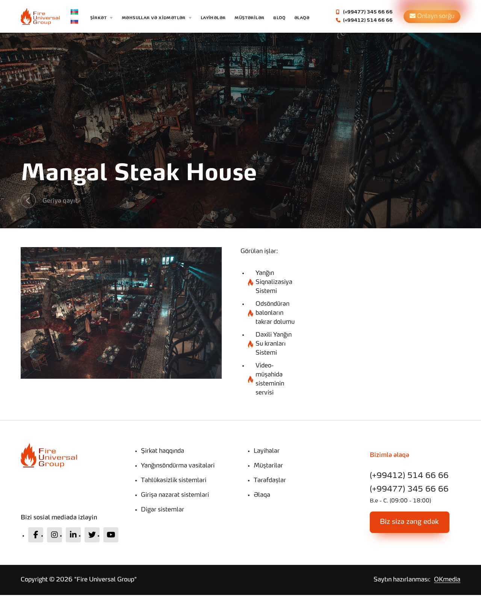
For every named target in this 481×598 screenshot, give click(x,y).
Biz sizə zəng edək (409, 522)
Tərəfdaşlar (270, 481)
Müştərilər (249, 18)
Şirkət (98, 18)
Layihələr (213, 18)
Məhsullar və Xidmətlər (154, 18)
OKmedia (447, 580)
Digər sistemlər (162, 510)
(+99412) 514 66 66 (367, 20)
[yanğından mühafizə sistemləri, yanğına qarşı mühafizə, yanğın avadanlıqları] (71, 455)
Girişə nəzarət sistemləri (175, 495)
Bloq (279, 18)
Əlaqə (301, 18)
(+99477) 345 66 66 (367, 12)
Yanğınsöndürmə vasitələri (178, 466)
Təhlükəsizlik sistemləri (173, 481)
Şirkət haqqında (162, 451)
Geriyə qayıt (59, 201)
